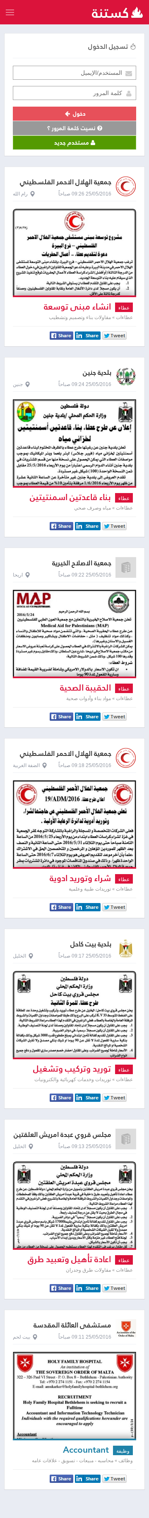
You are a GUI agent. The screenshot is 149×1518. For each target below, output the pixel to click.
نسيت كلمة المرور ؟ (72, 128)
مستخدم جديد (72, 142)
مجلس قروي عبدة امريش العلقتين (62, 1134)
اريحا (18, 575)
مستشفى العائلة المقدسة (72, 1325)
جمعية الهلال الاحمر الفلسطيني (65, 182)
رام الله (20, 194)
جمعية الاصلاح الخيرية (81, 563)
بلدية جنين (97, 372)
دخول (78, 113)
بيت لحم (21, 1337)
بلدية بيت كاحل (90, 944)
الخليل (19, 956)
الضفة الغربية (26, 765)
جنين (18, 384)
